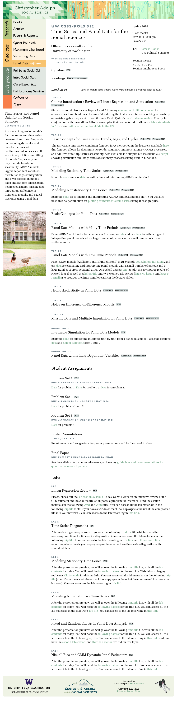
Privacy (121, 691)
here (166, 145)
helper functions (153, 262)
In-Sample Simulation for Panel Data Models (85, 332)
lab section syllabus (90, 497)
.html (99, 505)
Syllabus (58, 70)
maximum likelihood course (135, 110)
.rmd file (126, 532)
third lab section (102, 642)
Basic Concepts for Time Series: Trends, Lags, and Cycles (95, 139)
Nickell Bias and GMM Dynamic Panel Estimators (90, 655)
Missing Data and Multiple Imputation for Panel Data (92, 318)
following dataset (109, 571)
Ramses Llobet (150, 49)
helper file (90, 273)
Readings (59, 78)
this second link (150, 540)
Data (54, 387)
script (164, 154)
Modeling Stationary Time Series (76, 171)
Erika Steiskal (137, 683)
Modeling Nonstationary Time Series (79, 190)
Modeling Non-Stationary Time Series (81, 596)
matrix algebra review (139, 118)
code (66, 177)
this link (134, 513)
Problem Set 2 (62, 397)
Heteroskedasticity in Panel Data (76, 290)
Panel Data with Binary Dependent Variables (85, 355)
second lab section (73, 642)
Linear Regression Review (72, 490)
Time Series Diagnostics (70, 526)
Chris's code (71, 575)
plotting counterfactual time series (109, 201)
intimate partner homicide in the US (91, 126)
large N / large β (144, 273)
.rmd (87, 505)
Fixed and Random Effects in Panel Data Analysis (90, 623)
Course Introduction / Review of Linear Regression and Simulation (102, 102)
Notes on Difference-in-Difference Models (83, 304)
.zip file (68, 509)
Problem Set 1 (62, 378)
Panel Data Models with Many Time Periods (85, 228)
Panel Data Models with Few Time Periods (84, 255)
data (83, 177)
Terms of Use (133, 691)
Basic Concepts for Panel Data (74, 214)
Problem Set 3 (62, 415)
